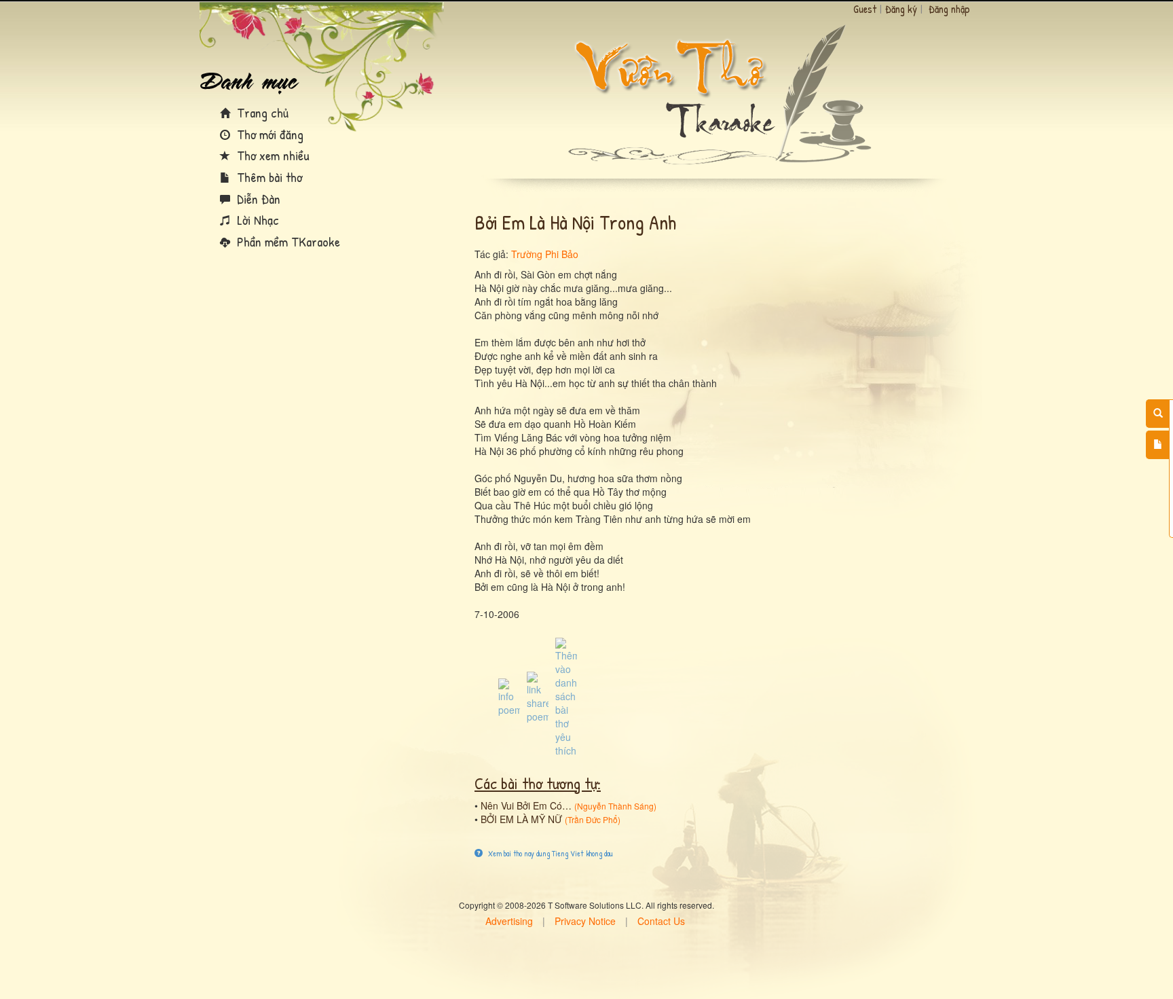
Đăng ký (901, 8)
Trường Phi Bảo (544, 254)
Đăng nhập (949, 8)
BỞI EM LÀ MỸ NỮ (521, 819)
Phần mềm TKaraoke (287, 241)
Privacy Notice (585, 921)
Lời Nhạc (256, 220)
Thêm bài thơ (268, 177)
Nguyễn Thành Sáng (615, 806)
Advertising (509, 921)
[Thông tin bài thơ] (509, 696)
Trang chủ (261, 112)
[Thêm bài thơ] (1158, 445)
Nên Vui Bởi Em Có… (526, 805)
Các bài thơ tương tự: (537, 783)
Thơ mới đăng (268, 134)
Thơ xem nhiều (272, 155)
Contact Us (661, 921)
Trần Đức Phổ (592, 819)
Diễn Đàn (257, 198)
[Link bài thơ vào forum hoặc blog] (537, 696)
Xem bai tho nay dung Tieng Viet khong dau (549, 853)
